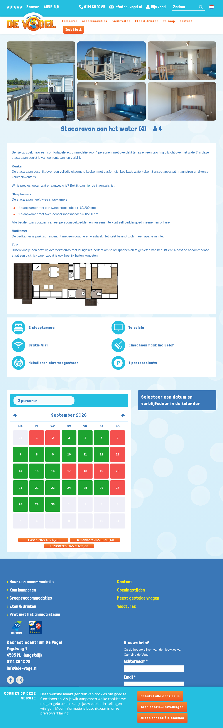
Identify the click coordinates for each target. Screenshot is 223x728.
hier (88, 185)
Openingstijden (131, 590)
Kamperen (70, 21)
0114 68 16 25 (18, 661)
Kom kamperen (23, 590)
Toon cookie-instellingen (162, 707)
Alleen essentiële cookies (162, 718)
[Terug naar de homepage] (31, 23)
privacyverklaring (54, 713)
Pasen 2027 (43, 540)
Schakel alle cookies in (160, 696)
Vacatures (126, 606)
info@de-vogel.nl (22, 668)
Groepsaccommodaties (31, 598)
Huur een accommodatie (32, 581)
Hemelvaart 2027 (95, 540)
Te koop (169, 21)
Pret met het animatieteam (35, 614)
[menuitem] (70, 21)
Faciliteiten (121, 21)
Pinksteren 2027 (69, 546)
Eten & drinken (147, 21)
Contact (185, 21)
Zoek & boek (73, 30)
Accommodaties (94, 21)
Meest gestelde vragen (138, 598)
